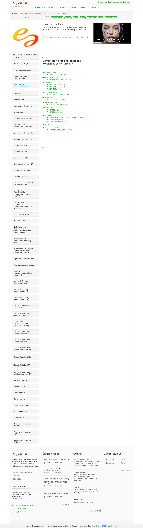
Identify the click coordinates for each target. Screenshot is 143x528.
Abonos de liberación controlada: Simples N (22, 314)
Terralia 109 (110, 463)
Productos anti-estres (21, 214)
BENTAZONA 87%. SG (56, 89)
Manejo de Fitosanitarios (22, 472)
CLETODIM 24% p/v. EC (56, 112)
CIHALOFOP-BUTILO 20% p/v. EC (59, 105)
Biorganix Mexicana (79, 472)
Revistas (84, 7)
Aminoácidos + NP (20, 145)
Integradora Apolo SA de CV (82, 459)
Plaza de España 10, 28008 (23, 505)
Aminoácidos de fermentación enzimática (23, 125)
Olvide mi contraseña (116, 2)
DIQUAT (47, 125)
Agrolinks (95, 7)
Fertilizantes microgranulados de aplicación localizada (21, 323)
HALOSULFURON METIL (52, 128)
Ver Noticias (65, 504)
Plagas (101, 17)
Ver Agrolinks (96, 510)
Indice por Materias (57, 17)
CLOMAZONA (48, 115)
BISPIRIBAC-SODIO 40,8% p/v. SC (60, 94)
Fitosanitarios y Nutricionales (61, 13)
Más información (112, 526)
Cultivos (82, 17)
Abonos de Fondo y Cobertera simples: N (21, 282)
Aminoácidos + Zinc (21, 176)
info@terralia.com (20, 512)
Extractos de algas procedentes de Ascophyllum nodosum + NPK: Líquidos (23, 205)
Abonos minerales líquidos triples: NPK (23, 306)
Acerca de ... (17, 479)
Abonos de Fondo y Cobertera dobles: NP (22, 290)
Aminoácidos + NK (20, 151)
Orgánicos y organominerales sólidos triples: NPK (23, 273)
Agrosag (76, 487)
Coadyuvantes (19, 93)
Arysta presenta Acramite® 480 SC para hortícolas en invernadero (55, 469)
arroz (49, 13)
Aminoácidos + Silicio (22, 170)
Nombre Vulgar (92, 17)
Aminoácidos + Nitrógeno (23, 139)
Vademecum (38, 7)
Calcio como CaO (20, 380)
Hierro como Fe (19, 399)
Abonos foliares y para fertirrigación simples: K (22, 340)
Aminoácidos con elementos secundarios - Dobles (24, 184)
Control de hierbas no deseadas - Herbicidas (32, 13)
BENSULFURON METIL (52, 77)
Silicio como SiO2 (20, 411)
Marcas (75, 17)
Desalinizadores (20, 221)
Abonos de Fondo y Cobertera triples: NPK (22, 298)
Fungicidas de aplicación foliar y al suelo (23, 77)
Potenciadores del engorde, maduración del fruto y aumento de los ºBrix (24, 251)
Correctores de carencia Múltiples (22, 441)
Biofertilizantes (19, 112)
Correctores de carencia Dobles (22, 425)
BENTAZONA (48, 83)
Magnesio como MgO (21, 386)
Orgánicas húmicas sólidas (24, 258)
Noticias (73, 7)
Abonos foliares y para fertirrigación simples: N (22, 332)
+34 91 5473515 (20, 508)
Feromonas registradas (22, 70)
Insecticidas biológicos (22, 64)
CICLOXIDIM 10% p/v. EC (56, 99)
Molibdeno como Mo (21, 405)
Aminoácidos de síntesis (23, 118)
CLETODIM (48, 108)
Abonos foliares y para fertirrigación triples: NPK (23, 373)
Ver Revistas (127, 470)
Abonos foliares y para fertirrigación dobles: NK (22, 357)
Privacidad (16, 476)
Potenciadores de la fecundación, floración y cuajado (22, 241)
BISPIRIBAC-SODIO (50, 92)
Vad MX (62, 7)
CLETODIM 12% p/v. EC (56, 110)
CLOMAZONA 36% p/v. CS (57, 119)
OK (104, 526)
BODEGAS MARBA (79, 500)
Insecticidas (18, 57)
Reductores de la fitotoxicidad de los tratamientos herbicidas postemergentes (22, 230)
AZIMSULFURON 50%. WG (57, 74)
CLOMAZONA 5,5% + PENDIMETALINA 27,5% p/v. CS (66, 117)
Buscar (83, 37)
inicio (15, 13)
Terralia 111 (110, 460)
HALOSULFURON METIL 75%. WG (60, 130)
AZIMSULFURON (50, 72)
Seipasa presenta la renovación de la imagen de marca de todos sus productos (56, 460)
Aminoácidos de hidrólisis (23, 133)
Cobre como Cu (19, 392)
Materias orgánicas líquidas (24, 265)
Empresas (68, 17)
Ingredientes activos (111, 17)
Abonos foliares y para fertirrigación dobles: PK (22, 365)
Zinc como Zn (19, 417)
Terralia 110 (125, 460)
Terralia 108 (125, 463)
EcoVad (51, 7)
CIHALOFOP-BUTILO (51, 103)
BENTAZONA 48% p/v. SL (57, 85)
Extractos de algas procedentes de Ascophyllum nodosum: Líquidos (22, 194)
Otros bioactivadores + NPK (24, 164)
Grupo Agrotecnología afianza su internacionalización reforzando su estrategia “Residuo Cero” (56, 493)
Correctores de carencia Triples (22, 433)
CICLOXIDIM (48, 97)
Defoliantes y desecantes (23, 106)
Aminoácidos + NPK (21, 158)
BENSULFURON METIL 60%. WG (59, 79)
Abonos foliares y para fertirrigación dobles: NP (22, 348)
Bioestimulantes (19, 99)
